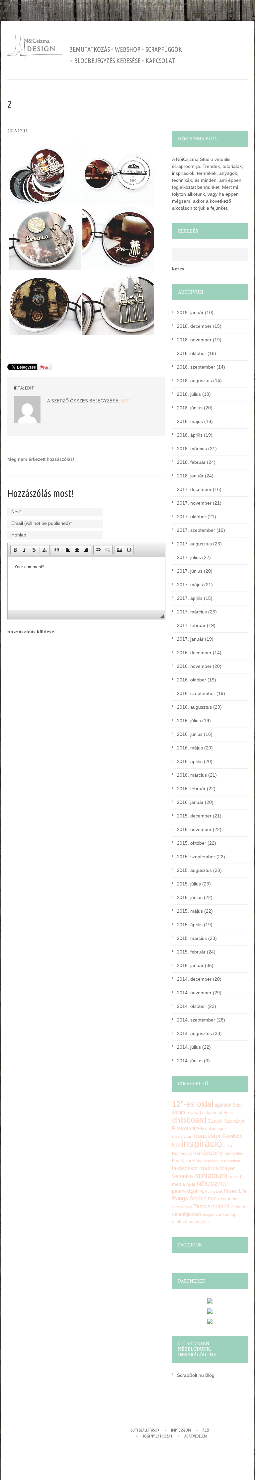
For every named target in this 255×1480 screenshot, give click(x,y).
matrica (209, 1167)
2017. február (191, 625)
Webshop (127, 49)
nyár (191, 1184)
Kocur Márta (192, 1161)
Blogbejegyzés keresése (107, 60)
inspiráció (202, 1143)
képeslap (211, 1161)
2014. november (194, 992)
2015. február (191, 951)
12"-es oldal (192, 1104)
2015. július (189, 883)
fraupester (207, 1135)
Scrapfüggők (163, 49)
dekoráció (182, 1136)
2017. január (190, 639)
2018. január (190, 475)
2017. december (194, 489)
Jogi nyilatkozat (157, 1436)
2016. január (190, 802)
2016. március (192, 775)
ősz (207, 1222)
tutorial (221, 1206)
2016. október (191, 679)
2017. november (194, 503)
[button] (15, 549)
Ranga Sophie (189, 1198)
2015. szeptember (196, 856)
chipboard (189, 1119)
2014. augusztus (194, 1033)
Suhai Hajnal (182, 1207)
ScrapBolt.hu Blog (195, 1375)
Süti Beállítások (145, 1430)
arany (193, 1112)
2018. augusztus (194, 380)
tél (232, 1207)
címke (197, 1128)
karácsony (208, 1152)
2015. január (190, 965)
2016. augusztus (194, 707)
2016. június (190, 734)
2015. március (192, 938)
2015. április (190, 924)
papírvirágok (185, 1191)
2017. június (190, 571)
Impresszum (181, 1430)
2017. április (190, 598)
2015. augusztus (194, 870)
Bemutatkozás (89, 49)
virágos (208, 1215)
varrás (241, 1207)
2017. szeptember (196, 530)
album (178, 1112)
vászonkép (225, 1214)
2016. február (191, 788)
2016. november (194, 666)
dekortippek (215, 1128)
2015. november (194, 829)
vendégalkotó (186, 1214)
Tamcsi (202, 1206)
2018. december (194, 326)
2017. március (192, 611)
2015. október (191, 843)
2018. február (191, 462)
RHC (212, 1199)
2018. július (189, 394)
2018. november (194, 339)
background (211, 1112)
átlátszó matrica (187, 1221)
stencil (233, 1198)
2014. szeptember (196, 1019)
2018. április (190, 435)
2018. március (192, 448)
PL (202, 1191)
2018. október (191, 353)
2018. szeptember (196, 367)
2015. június (190, 897)
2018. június (190, 407)
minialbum (210, 1175)
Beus (228, 1112)
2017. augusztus (194, 543)
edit (29, 388)
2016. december (194, 652)
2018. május (190, 421)
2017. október (191, 516)
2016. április (190, 761)
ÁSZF (206, 1430)
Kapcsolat (160, 60)
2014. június (190, 1060)
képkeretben (230, 1161)
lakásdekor (185, 1168)
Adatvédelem (195, 1436)
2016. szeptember (196, 693)
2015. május (190, 911)
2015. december (194, 815)
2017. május (190, 584)
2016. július (189, 720)
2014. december (194, 979)
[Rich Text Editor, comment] (86, 583)
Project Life (235, 1191)
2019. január (190, 312)
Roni (221, 1199)
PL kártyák (214, 1191)
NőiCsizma (211, 1183)
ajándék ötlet (228, 1105)
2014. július (189, 1047)
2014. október (191, 1006)
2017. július (189, 557)
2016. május (190, 747)
